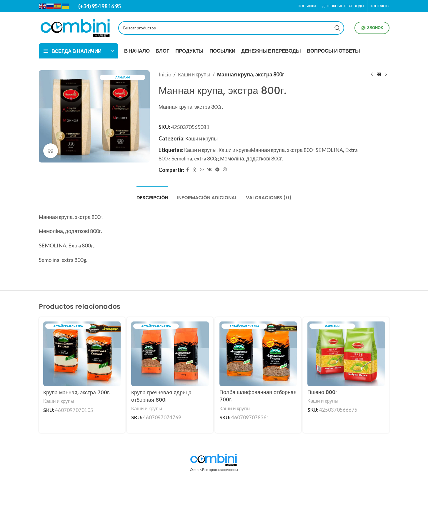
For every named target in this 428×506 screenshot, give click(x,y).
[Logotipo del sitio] (75, 27)
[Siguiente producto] (385, 74)
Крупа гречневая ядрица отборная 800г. (161, 396)
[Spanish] (58, 6)
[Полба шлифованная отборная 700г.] (258, 353)
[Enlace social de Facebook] (187, 170)
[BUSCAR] (337, 28)
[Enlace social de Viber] (225, 170)
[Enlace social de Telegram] (217, 170)
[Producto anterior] (371, 74)
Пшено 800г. (323, 392)
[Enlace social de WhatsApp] (201, 170)
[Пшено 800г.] (346, 353)
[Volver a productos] (378, 74)
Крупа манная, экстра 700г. (76, 392)
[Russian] (50, 6)
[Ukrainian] (65, 6)
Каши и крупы (194, 74)
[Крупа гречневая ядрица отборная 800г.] (170, 353)
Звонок (375, 27)
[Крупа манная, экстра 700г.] (82, 353)
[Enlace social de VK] (209, 170)
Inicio (165, 74)
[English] (42, 6)
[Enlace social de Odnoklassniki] (194, 170)
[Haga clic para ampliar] (50, 150)
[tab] (152, 195)
